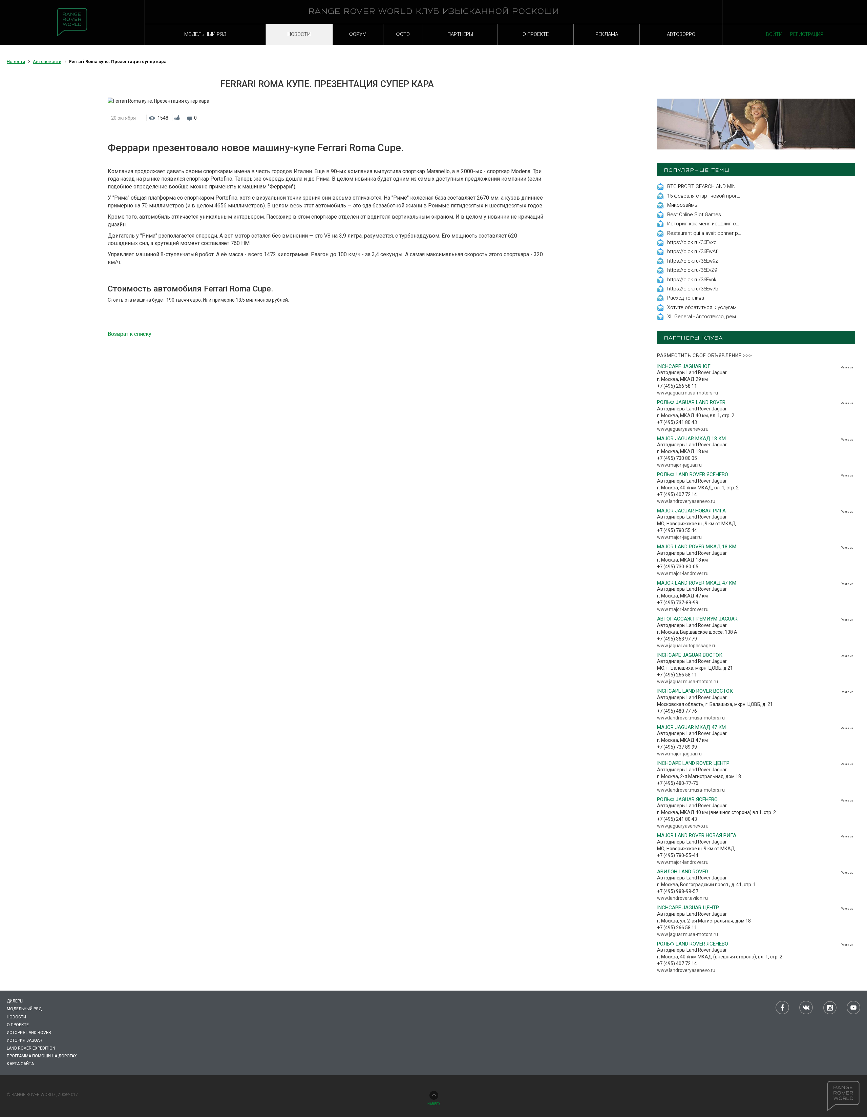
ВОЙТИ (774, 34)
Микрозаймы (682, 205)
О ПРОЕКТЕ (536, 34)
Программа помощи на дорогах (42, 1056)
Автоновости (47, 61)
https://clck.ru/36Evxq (692, 242)
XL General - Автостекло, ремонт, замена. (716, 316)
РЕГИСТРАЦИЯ (806, 34)
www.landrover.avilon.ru (682, 898)
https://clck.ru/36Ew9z (692, 261)
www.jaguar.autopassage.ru (687, 645)
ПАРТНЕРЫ (460, 34)
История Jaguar (24, 1040)
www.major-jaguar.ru (679, 465)
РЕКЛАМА (606, 34)
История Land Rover (29, 1032)
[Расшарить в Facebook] (514, 118)
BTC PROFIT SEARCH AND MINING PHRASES (717, 186)
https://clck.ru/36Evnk (691, 280)
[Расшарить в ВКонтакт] (528, 118)
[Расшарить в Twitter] (541, 118)
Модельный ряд (24, 1009)
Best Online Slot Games (694, 214)
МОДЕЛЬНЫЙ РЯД (205, 34)
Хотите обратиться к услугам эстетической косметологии (737, 307)
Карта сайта (20, 1063)
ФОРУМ (357, 34)
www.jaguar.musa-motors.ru (687, 392)
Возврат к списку (129, 334)
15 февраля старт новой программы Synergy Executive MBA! (738, 196)
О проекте (18, 1024)
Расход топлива (685, 298)
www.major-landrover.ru (683, 573)
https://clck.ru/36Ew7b (692, 289)
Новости (16, 61)
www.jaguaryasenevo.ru (683, 429)
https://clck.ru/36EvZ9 (692, 270)
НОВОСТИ (299, 34)
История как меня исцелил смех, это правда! (720, 224)
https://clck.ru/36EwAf (692, 251)
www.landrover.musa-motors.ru (691, 717)
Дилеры (15, 1001)
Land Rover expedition (31, 1048)
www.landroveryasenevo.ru (686, 501)
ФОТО (403, 34)
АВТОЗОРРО (681, 34)
